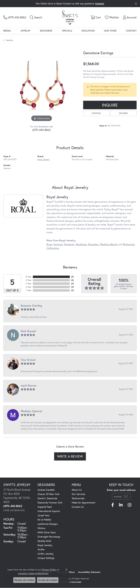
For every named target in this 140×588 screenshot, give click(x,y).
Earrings (58, 244)
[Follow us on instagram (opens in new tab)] (129, 505)
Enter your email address (121, 490)
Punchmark (76, 582)
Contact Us (78, 506)
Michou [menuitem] (41, 528)
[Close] (136, 4)
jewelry (9, 40)
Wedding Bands (108, 244)
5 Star (28, 276)
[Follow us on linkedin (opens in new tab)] (120, 505)
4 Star (28, 280)
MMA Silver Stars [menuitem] (47, 532)
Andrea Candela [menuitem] (46, 489)
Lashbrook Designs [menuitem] (48, 523)
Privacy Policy (49, 569)
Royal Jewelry (44, 159)
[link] (14, 17)
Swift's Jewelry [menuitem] (45, 553)
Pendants (69, 244)
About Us (77, 489)
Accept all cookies (47, 580)
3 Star (28, 283)
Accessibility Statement (89, 572)
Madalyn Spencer (31, 411)
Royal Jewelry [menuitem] (45, 545)
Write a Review (70, 456)
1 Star (28, 290)
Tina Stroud (28, 359)
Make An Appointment (83, 502)
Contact (131, 30)
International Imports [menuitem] (49, 511)
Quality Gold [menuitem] (44, 540)
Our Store (110, 30)
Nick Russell (28, 331)
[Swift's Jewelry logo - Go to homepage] (70, 17)
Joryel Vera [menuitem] (43, 515)
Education (88, 30)
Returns (123, 113)
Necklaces (81, 244)
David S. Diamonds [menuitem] (47, 498)
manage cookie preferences (33, 573)
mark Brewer (29, 385)
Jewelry (25, 30)
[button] (36, 17)
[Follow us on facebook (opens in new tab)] (113, 505)
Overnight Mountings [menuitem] (49, 536)
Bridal (7, 30)
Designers (46, 30)
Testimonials (78, 498)
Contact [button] (99, 3)
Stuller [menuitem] (41, 549)
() (72, 276)
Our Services (78, 494)
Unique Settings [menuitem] (46, 558)
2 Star (28, 287)
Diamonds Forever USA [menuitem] (50, 502)
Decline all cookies (24, 580)
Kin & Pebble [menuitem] (44, 519)
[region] (41, 84)
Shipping (96, 113)
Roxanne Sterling (31, 305)
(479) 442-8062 (41, 130)
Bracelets (93, 244)
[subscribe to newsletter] (125, 496)
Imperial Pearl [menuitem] (45, 506)
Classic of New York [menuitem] (48, 494)
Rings (49, 244)
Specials (67, 30)
